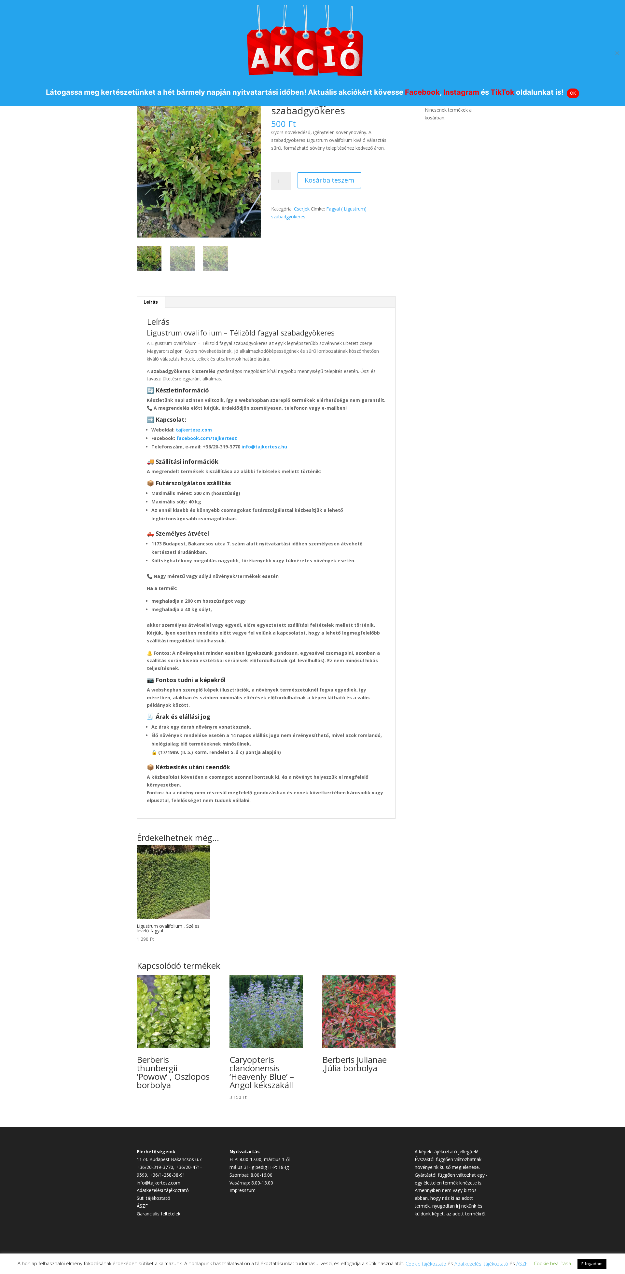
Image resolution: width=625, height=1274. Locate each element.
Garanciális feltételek (158, 1214)
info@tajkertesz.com (158, 1183)
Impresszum (242, 1190)
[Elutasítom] (617, 53)
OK (573, 93)
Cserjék (302, 209)
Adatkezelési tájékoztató (163, 1190)
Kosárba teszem (329, 180)
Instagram (461, 92)
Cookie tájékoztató (426, 1263)
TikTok (502, 92)
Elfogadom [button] (592, 1264)
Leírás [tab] (151, 302)
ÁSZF (142, 1206)
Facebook (422, 92)
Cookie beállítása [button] (552, 1263)
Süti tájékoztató (153, 1198)
